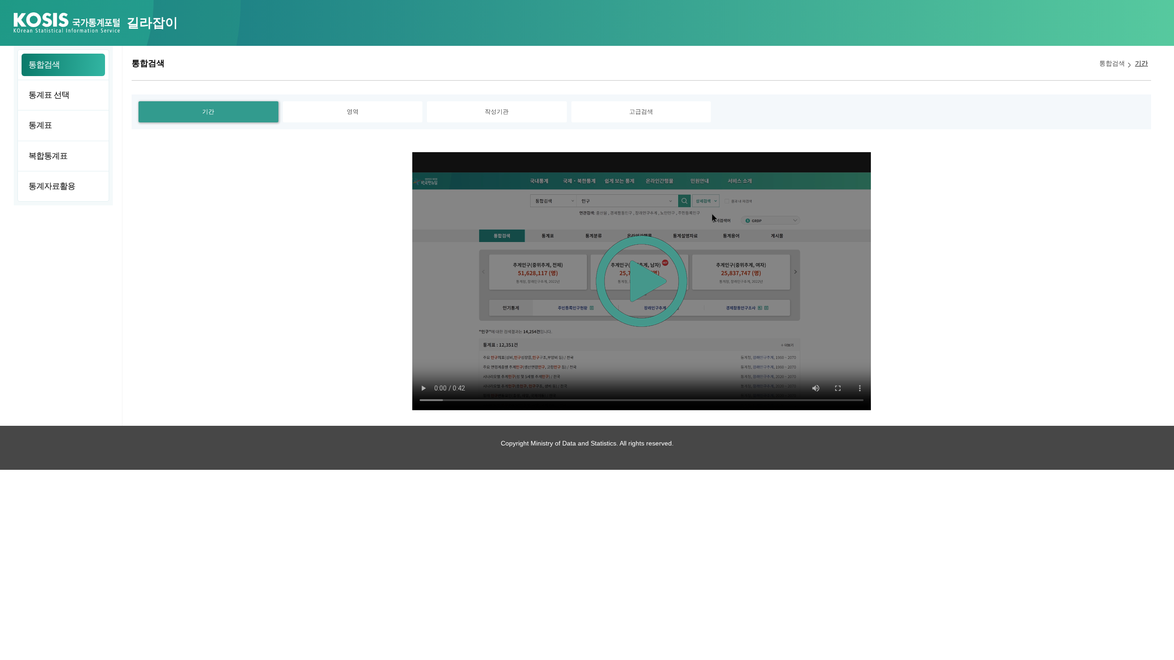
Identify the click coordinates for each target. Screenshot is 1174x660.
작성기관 (497, 111)
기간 (1141, 63)
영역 (353, 111)
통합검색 (1112, 63)
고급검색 (641, 111)
